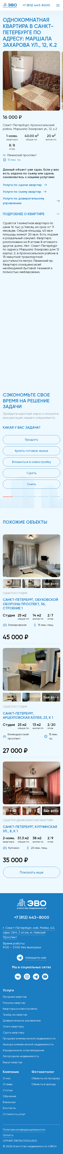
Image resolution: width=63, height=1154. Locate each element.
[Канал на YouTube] (45, 976)
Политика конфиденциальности (24, 1129)
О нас (7, 1078)
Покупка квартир (14, 1002)
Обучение (9, 1096)
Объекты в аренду (43, 1084)
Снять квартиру (13, 1026)
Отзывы (7, 1084)
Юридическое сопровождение (23, 1050)
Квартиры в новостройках (20, 1008)
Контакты (9, 1108)
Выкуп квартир (12, 1062)
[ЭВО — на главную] (10, 5)
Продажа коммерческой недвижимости (29, 1038)
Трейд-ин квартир (15, 1014)
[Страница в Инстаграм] (27, 976)
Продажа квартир (15, 996)
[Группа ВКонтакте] (18, 976)
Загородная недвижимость (21, 1056)
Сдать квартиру (13, 1032)
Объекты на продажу (45, 1078)
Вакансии (9, 1102)
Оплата (8, 1135)
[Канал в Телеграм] (36, 976)
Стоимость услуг (14, 1114)
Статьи (8, 1090)
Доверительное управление (22, 1020)
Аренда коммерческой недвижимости (28, 1044)
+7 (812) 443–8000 (36, 5)
